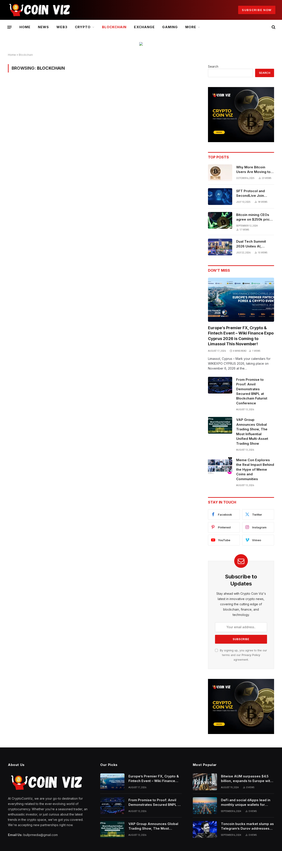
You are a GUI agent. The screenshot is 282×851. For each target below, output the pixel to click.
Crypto (83, 27)
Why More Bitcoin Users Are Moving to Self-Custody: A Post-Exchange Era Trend (254, 169)
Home (24, 27)
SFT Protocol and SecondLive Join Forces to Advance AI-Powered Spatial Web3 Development (255, 193)
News (43, 27)
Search (213, 66)
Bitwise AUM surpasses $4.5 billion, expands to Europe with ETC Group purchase (246, 778)
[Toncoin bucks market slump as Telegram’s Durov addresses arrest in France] (205, 829)
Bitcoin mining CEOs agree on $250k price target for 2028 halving (255, 217)
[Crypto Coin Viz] (39, 10)
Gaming (170, 27)
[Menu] (9, 27)
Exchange (144, 27)
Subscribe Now (257, 10)
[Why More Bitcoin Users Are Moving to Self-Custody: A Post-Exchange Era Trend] (220, 172)
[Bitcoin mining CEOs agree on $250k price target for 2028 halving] (220, 220)
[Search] (273, 27)
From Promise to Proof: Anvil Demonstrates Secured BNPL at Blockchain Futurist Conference (251, 391)
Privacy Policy (251, 655)
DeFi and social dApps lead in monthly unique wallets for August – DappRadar (245, 802)
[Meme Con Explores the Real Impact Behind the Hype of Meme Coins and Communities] (220, 465)
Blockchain (114, 27)
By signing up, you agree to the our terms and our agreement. (243, 655)
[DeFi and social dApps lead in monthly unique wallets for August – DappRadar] (205, 805)
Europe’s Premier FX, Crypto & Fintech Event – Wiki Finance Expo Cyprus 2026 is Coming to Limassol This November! (241, 335)
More (190, 27)
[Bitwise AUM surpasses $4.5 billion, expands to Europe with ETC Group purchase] (205, 781)
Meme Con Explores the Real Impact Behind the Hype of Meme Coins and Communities (255, 469)
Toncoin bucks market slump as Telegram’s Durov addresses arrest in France (247, 826)
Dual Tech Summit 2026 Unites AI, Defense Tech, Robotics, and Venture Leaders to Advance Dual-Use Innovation (254, 244)
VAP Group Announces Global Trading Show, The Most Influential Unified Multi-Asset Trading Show (252, 431)
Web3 (61, 27)
